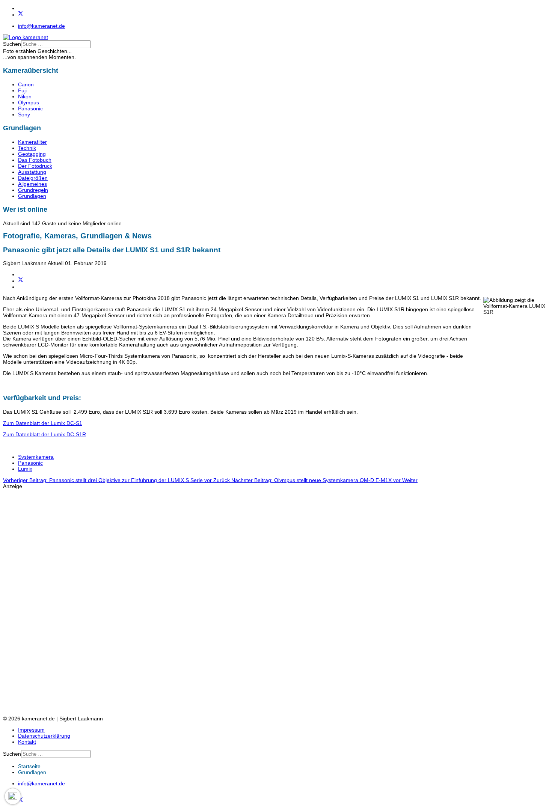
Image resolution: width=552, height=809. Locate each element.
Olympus (28, 102)
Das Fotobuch (34, 160)
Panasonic (30, 108)
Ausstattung (32, 172)
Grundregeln (33, 190)
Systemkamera (36, 457)
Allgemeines (32, 184)
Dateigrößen (33, 178)
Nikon (25, 96)
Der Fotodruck (35, 166)
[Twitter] (20, 15)
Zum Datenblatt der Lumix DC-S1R (44, 434)
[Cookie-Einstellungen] (13, 796)
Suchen (12, 44)
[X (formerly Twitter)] (20, 281)
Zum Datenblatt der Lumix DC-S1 (42, 423)
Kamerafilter (32, 142)
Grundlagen (32, 196)
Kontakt (27, 742)
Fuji (22, 90)
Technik (27, 148)
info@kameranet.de (41, 26)
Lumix (25, 469)
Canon (26, 84)
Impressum (31, 730)
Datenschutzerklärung (44, 736)
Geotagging (32, 154)
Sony (24, 114)
